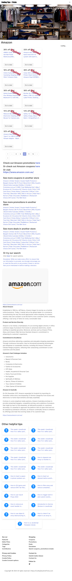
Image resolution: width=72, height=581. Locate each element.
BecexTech (27, 183)
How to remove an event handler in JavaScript (17, 505)
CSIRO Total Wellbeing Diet (25, 187)
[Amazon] (29, 285)
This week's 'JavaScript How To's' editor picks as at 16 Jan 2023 (18, 440)
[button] (69, 2)
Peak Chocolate (14, 196)
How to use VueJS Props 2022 (17, 496)
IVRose (32, 191)
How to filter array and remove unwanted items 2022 (45, 487)
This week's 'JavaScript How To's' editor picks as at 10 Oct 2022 (45, 468)
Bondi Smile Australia (11, 185)
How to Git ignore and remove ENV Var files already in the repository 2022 (18, 487)
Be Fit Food (19, 183)
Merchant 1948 (16, 193)
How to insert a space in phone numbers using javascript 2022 (18, 477)
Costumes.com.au (9, 187)
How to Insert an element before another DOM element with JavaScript (45, 477)
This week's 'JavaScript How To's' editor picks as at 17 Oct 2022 (18, 468)
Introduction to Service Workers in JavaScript (45, 505)
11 (28, 154)
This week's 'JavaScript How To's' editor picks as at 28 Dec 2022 (45, 449)
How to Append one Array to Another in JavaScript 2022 (44, 459)
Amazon (6, 181)
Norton (5, 196)
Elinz (35, 189)
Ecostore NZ (17, 189)
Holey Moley (16, 191)
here (37, 163)
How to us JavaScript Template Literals (31, 524)
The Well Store (21, 198)
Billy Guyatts (36, 183)
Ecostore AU (7, 189)
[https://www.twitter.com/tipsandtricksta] (42, 564)
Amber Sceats (15, 181)
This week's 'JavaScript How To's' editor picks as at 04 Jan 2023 (18, 449)
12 (33, 154)
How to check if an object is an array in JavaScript (44, 515)
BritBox (22, 185)
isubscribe (25, 191)
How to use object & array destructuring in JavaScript (18, 515)
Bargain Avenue (8, 183)
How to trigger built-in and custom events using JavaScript (45, 496)
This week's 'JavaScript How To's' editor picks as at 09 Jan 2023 (45, 440)
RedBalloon (25, 196)
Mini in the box (27, 193)
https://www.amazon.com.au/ (18, 172)
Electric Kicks (27, 189)
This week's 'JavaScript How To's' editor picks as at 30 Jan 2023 (18, 431)
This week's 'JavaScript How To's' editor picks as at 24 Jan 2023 (45, 431)
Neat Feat (36, 193)
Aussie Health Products (28, 181)
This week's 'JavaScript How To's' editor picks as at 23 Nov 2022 (18, 459)
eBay (37, 187)
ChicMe (28, 185)
